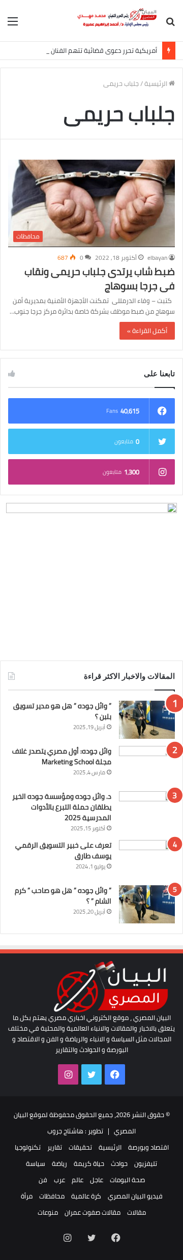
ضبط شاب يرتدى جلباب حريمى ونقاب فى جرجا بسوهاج (99, 278)
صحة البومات (127, 1180)
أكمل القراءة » (147, 330)
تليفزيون (145, 1163)
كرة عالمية (86, 1196)
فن (43, 1180)
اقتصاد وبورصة (148, 1147)
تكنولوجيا (28, 1147)
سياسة (35, 1163)
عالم (77, 1180)
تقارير (54, 1147)
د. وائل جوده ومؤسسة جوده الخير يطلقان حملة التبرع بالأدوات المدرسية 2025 (61, 807)
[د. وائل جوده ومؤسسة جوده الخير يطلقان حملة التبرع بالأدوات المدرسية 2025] (147, 810)
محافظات (52, 1196)
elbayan (157, 257)
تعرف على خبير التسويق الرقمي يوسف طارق (63, 850)
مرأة (27, 1196)
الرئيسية (156, 83)
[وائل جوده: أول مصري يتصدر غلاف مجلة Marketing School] (147, 765)
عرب (59, 1180)
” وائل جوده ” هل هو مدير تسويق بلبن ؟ (62, 711)
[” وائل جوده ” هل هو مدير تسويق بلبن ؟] (147, 720)
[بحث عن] (170, 24)
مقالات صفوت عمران (92, 1212)
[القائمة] (13, 24)
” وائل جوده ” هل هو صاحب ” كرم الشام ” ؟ (63, 896)
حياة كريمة (89, 1163)
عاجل (96, 1180)
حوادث (119, 1163)
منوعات (48, 1212)
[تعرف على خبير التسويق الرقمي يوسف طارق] (147, 859)
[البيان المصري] (117, 20)
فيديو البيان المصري (135, 1196)
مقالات (136, 1212)
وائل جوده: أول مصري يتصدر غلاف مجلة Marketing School (61, 756)
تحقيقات (80, 1147)
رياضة (59, 1163)
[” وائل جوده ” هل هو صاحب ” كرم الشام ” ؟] (147, 904)
